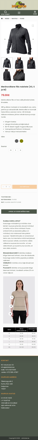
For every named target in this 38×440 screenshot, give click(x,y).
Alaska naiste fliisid (13, 202)
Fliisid (14, 199)
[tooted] (19, 13)
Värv (3, 137)
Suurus (4, 146)
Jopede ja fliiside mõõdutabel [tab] (19, 211)
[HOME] (2, 18)
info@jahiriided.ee (7, 367)
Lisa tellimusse (24, 187)
